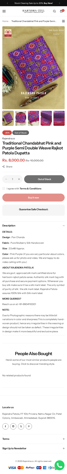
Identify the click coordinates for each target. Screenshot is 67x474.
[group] (33, 67)
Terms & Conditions (30, 188)
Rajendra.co (8, 138)
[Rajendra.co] (33, 11)
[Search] (54, 11)
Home (5, 21)
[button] (7, 3)
